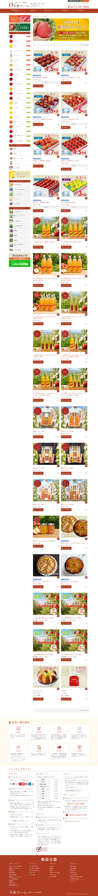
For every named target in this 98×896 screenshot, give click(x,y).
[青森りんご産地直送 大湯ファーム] (19, 6)
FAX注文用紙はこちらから (73, 790)
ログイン (86, 1)
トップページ (36, 16)
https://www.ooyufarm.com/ (72, 821)
